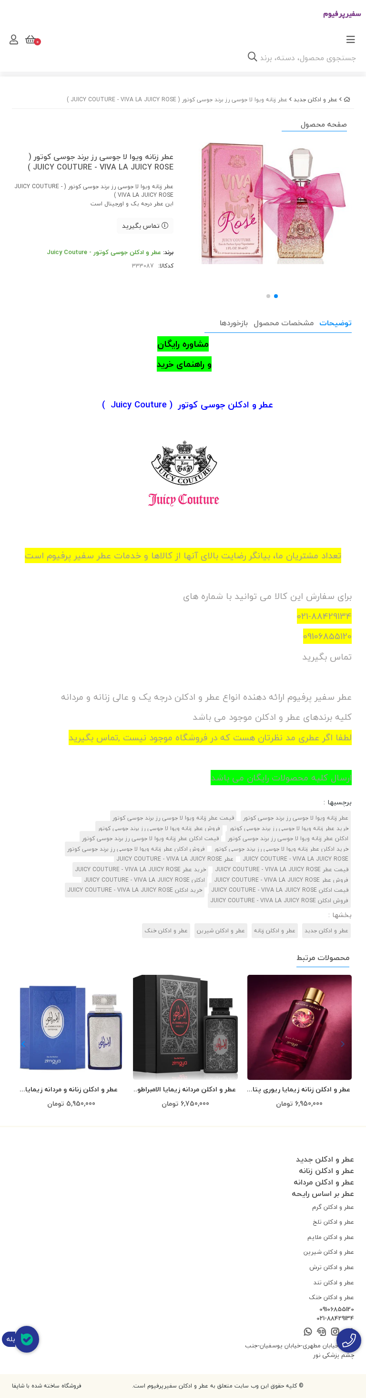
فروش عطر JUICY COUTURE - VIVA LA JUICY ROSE (281, 880)
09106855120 (336, 1309)
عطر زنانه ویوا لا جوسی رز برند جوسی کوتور (295, 818)
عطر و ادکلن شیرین (221, 931)
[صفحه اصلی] (347, 100)
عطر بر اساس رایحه (323, 1193)
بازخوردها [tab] (234, 323)
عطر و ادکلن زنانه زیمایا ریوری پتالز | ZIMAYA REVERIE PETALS (299, 1089)
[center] (252, 57)
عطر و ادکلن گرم (333, 1207)
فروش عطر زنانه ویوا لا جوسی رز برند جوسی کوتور (159, 828)
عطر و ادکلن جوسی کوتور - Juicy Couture (104, 252)
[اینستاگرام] (334, 1332)
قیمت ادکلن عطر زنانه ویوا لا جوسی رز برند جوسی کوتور (150, 838)
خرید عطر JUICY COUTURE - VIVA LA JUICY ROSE (140, 869)
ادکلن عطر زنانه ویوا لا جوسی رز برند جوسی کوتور (288, 838)
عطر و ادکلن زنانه (274, 931)
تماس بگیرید (142, 226)
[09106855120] (348, 1340)
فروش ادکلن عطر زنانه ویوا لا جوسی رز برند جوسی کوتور (136, 849)
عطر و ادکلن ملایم (330, 1237)
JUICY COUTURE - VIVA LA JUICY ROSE (295, 859)
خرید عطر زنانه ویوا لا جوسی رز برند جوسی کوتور (288, 828)
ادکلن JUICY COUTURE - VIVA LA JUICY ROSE (144, 880)
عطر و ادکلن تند (334, 1282)
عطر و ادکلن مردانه (324, 1182)
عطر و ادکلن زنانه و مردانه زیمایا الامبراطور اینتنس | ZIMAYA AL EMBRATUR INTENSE (71, 1089)
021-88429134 (335, 1318)
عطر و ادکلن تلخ (333, 1222)
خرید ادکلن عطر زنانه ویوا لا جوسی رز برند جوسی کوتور (281, 849)
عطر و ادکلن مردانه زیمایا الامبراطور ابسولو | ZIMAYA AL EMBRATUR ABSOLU (185, 1089)
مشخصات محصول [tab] (284, 323)
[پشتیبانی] (321, 1332)
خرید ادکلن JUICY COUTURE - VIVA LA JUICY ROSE (134, 890)
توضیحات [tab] (335, 323)
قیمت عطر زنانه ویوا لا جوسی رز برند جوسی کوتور (173, 818)
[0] (29, 40)
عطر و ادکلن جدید (315, 100)
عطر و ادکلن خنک (166, 931)
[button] (23, 1044)
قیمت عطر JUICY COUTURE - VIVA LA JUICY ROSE (281, 869)
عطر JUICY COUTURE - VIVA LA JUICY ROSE (175, 859)
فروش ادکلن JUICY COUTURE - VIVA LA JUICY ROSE (279, 901)
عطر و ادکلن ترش (331, 1267)
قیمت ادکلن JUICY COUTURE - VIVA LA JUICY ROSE (279, 890)
